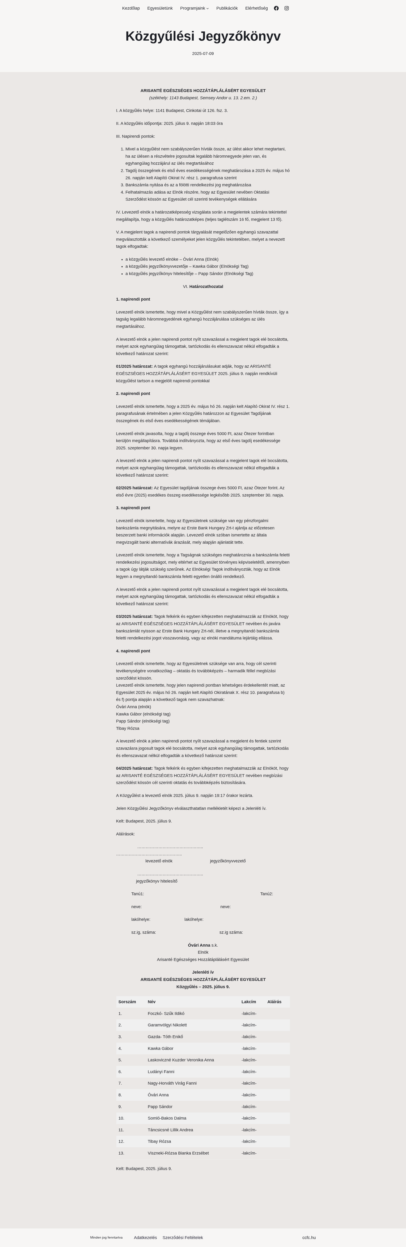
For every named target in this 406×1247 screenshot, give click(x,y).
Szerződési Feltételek (183, 1237)
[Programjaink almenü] (207, 8)
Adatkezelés (145, 1237)
